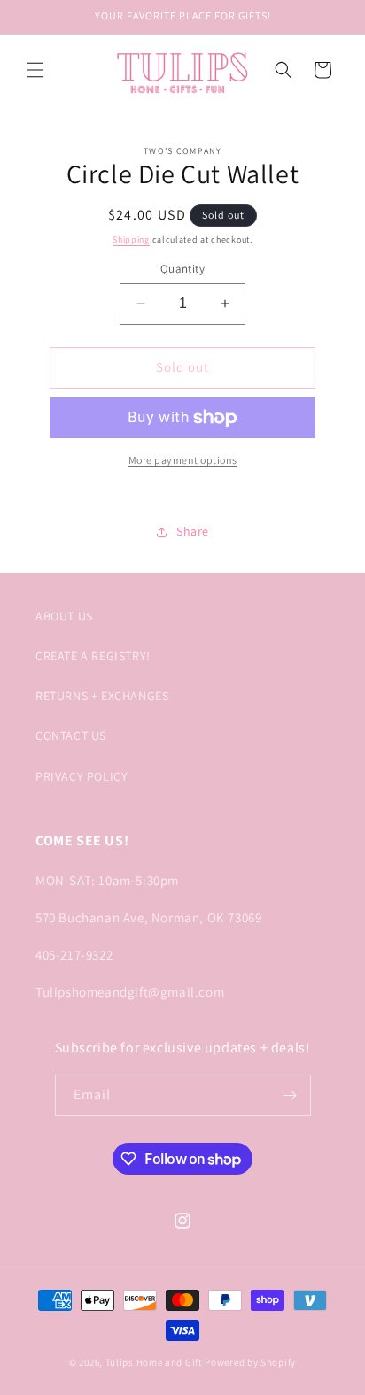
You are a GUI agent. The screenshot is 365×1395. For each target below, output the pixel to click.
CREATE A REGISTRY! (93, 656)
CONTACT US (70, 736)
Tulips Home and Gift (154, 1362)
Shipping (131, 239)
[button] (35, 69)
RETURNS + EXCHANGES (101, 696)
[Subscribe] (290, 1095)
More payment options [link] (182, 459)
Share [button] (192, 531)
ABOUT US (64, 616)
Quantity (182, 268)
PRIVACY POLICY (81, 776)
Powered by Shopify (250, 1362)
